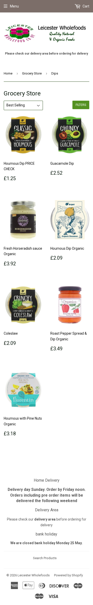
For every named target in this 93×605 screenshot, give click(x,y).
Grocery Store (32, 73)
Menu (14, 6)
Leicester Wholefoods (34, 575)
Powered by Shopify (68, 575)
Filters (81, 105)
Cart (85, 6)
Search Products (45, 558)
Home (8, 73)
